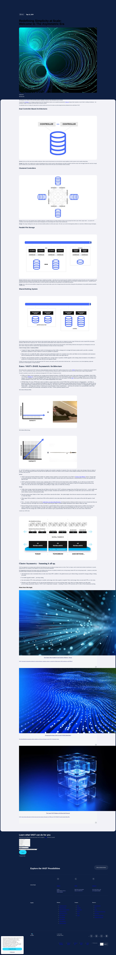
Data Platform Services (63, 913)
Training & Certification (99, 917)
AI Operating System (63, 905)
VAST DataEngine (62, 921)
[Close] (22, 938)
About (78, 905)
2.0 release (27, 102)
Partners (78, 911)
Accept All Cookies (12, 949)
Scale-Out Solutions (62, 923)
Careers (78, 913)
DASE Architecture (62, 907)
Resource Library (98, 905)
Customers (79, 907)
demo (46, 837)
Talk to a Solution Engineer (101, 867)
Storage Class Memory (80, 476)
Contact (78, 915)
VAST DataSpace (62, 917)
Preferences (95, 943)
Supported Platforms (62, 911)
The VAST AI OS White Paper (100, 911)
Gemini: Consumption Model (64, 909)
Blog (95, 907)
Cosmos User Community (99, 915)
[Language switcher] (101, 944)
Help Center (97, 913)
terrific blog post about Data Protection (52, 502)
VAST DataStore (62, 915)
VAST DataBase (62, 919)
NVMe (73, 369)
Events (96, 909)
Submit (22, 852)
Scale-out (67, 102)
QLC (72, 378)
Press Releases (79, 909)
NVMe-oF (30, 376)
